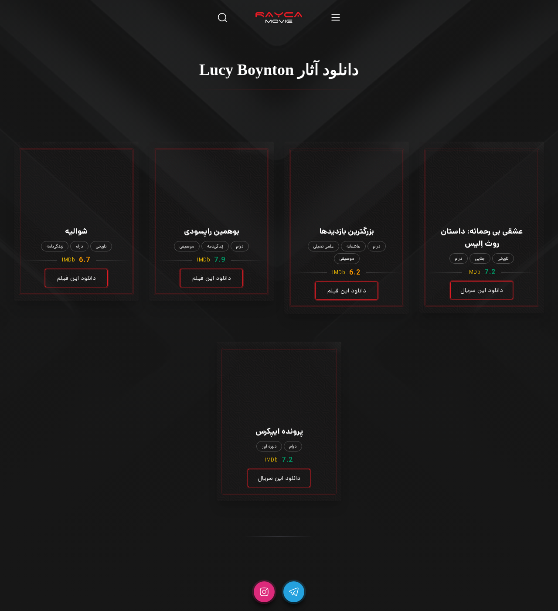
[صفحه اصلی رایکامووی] (279, 17)
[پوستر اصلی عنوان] (481, 171)
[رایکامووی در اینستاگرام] (264, 591)
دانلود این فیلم (346, 290)
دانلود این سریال (481, 290)
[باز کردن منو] (335, 17)
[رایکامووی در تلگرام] (293, 591)
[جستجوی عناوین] (222, 17)
